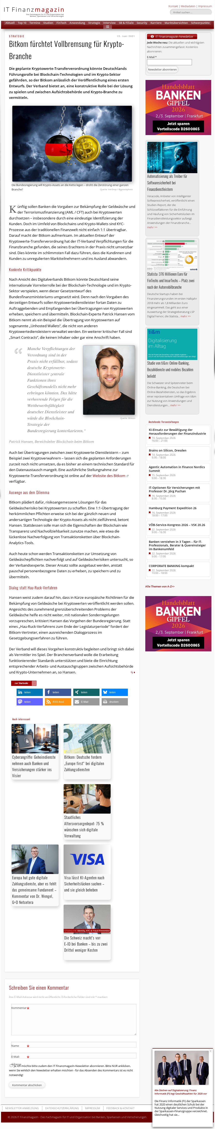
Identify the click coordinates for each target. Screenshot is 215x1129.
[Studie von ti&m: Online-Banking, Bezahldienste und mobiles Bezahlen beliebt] (172, 344)
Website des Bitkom (109, 475)
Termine (34, 23)
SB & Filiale (126, 23)
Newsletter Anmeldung (22, 1108)
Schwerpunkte (200, 23)
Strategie (94, 23)
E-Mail (152, 57)
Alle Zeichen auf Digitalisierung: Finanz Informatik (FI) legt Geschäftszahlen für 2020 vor (181, 1092)
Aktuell (10, 23)
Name (20, 1046)
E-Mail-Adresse (20, 1060)
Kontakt (173, 6)
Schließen (210, 1051)
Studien (48, 23)
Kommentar (20, 1008)
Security (142, 23)
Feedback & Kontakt (120, 1108)
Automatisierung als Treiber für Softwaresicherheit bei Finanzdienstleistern (167, 182)
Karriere (156, 23)
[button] (107, 27)
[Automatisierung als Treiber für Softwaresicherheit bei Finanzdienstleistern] (172, 157)
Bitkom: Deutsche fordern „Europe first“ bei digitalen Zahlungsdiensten (84, 763)
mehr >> (152, 227)
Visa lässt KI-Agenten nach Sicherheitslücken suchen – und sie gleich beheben (84, 884)
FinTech (61, 23)
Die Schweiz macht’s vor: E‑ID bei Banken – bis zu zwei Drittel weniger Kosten (86, 944)
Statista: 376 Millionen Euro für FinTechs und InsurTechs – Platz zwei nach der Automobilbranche (170, 280)
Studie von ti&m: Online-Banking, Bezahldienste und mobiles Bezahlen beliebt (170, 369)
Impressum (205, 6)
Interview (109, 23)
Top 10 (22, 23)
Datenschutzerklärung (62, 1108)
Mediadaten (188, 6)
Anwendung (77, 23)
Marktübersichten (176, 23)
